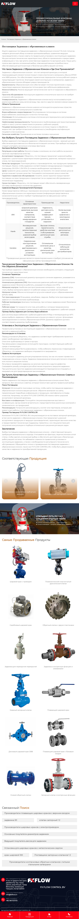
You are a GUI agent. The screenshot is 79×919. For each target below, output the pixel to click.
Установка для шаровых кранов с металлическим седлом (33, 848)
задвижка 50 (10, 820)
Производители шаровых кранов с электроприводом (31, 827)
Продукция (30, 915)
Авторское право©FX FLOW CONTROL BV (16, 910)
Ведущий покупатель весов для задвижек (25, 841)
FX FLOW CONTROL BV (38, 395)
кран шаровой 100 (13, 855)
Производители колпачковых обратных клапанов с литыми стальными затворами (39, 863)
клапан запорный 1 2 (49, 820)
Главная (3, 39)
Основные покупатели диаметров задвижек (26, 834)
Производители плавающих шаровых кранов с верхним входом (37, 813)
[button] (73, 481)
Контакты (69, 915)
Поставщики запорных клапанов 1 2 (52, 855)
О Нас (49, 915)
